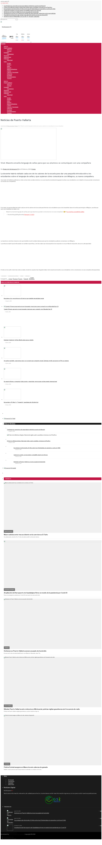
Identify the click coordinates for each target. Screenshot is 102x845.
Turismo (9, 78)
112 (100, 825)
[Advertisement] (51, 194)
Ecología (9, 75)
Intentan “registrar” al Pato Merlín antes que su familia (18, 340)
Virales (9, 63)
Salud (8, 66)
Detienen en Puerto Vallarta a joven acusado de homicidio (21, 12)
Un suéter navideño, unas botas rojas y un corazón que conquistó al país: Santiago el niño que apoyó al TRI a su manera (36, 361)
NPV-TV (9, 49)
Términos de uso (9, 837)
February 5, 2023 (29, 214)
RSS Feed (11, 784)
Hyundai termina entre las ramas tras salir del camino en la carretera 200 (26, 15)
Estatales (6, 52)
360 (100, 811)
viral (21, 276)
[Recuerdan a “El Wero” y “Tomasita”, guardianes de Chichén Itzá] (12, 399)
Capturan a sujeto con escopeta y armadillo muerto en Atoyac (22, 10)
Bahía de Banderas (12, 69)
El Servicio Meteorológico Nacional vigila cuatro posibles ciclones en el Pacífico (28, 7)
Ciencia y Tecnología (12, 72)
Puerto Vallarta (8, 48)
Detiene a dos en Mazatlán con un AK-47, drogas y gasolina (21, 16)
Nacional (6, 55)
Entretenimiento (11, 77)
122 (100, 818)
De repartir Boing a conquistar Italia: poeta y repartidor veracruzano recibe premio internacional (30, 382)
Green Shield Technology (16, 834)
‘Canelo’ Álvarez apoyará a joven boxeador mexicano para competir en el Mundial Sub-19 (28, 309)
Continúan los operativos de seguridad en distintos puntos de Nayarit (25, 6)
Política (9, 64)
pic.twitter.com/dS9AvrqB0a (75, 212)
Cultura (9, 71)
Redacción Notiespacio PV (11, 169)
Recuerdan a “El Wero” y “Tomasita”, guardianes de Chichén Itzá (21, 402)
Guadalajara (10, 54)
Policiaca (6, 58)
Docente (4, 276)
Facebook (11, 781)
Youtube (10, 783)
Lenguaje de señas (13, 276)
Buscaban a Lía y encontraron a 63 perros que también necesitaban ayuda (24, 299)
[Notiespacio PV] (6, 27)
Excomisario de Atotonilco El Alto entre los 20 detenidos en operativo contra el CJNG (29, 9)
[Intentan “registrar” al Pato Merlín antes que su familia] (12, 337)
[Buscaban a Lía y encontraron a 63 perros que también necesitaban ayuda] (12, 295)
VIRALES (27, 276)
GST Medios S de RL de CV (9, 832)
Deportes (9, 74)
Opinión (9, 51)
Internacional (7, 57)
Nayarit (9, 67)
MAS (5, 61)
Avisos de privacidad (10, 838)
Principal (11, 780)
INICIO (6, 46)
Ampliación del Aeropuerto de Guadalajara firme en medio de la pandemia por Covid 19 (40, 827)
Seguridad (10, 60)
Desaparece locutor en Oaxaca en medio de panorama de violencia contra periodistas (30, 13)
